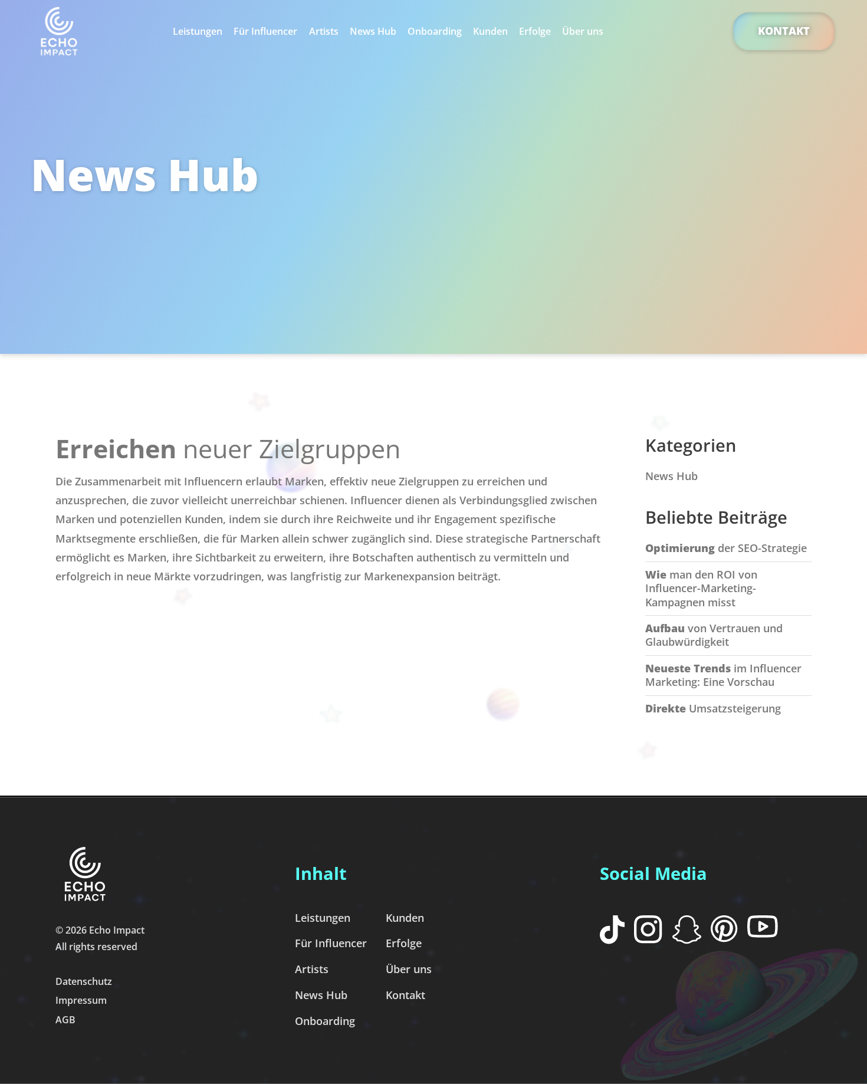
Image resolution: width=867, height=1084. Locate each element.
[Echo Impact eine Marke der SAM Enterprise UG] (59, 31)
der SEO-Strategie (726, 548)
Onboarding (435, 31)
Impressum (81, 1000)
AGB (65, 1019)
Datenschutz (83, 981)
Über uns (582, 31)
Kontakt (784, 31)
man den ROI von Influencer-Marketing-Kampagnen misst (701, 588)
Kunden (490, 31)
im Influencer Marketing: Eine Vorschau (723, 675)
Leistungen (197, 31)
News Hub (373, 31)
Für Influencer (265, 31)
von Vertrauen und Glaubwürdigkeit (714, 635)
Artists (324, 31)
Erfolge (535, 31)
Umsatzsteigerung (713, 708)
